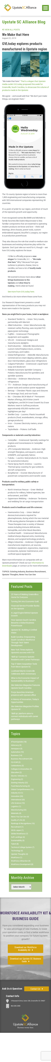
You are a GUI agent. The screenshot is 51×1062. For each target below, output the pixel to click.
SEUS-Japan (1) (17, 830)
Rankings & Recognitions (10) (23, 823)
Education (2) (16, 772)
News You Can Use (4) (20, 817)
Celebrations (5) (17, 766)
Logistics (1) (16, 806)
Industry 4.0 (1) (17, 793)
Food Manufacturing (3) (20, 786)
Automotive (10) (17, 752)
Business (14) (16, 755)
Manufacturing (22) (18, 810)
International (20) (18, 800)
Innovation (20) (17, 796)
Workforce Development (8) (22, 864)
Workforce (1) (16, 857)
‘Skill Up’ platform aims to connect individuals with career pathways (24, 716)
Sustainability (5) (18, 840)
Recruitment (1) (17, 827)
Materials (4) (16, 813)
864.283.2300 (15, 1006)
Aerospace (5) (16, 749)
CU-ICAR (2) (16, 762)
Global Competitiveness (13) (22, 789)
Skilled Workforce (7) (19, 834)
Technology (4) (17, 851)
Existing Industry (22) (19, 783)
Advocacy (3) (16, 745)
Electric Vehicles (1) (19, 776)
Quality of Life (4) (18, 820)
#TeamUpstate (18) (19, 742)
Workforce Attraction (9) (20, 861)
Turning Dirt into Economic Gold (25, 601)
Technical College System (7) (22, 847)
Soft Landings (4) (18, 837)
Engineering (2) (17, 779)
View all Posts (12, 29)
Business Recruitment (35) (21, 759)
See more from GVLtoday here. (21, 292)
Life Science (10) (18, 803)
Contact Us (35, 989)
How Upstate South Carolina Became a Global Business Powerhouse (23, 623)
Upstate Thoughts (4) (19, 854)
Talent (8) (15, 844)
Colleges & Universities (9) (21, 769)
